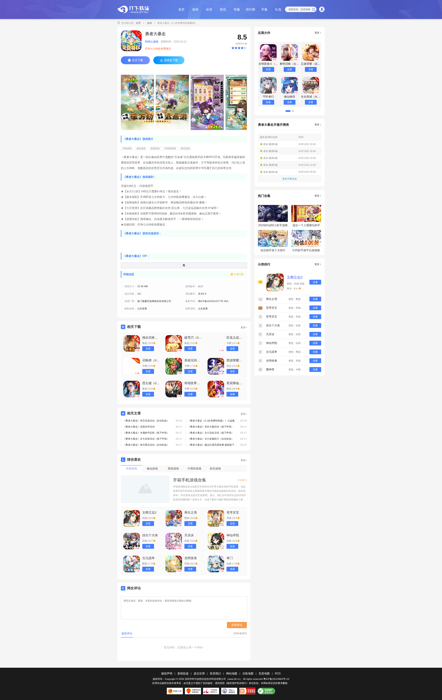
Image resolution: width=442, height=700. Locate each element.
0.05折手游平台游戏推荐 (306, 251)
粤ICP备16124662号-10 (276, 679)
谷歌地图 (247, 673)
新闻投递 (183, 673)
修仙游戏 (141, 148)
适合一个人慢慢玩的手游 (306, 226)
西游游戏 (155, 148)
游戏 (195, 9)
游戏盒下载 (171, 60)
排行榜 (250, 9)
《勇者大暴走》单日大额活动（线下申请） (211, 426)
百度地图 (264, 673)
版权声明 (166, 673)
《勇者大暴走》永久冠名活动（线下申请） (211, 432)
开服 (264, 9)
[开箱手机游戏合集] (145, 490)
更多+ (244, 327)
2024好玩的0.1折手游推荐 (273, 226)
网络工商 (175, 691)
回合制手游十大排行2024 (273, 251)
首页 (181, 9)
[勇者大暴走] (137, 102)
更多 (317, 32)
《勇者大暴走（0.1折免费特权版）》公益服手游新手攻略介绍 (213, 420)
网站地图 (231, 673)
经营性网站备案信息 (193, 691)
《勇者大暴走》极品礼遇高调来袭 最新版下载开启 (213, 444)
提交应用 (199, 673)
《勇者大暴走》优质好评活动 (139, 426)
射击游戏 (185, 148)
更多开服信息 (289, 178)
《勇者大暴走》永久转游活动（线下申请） (146, 438)
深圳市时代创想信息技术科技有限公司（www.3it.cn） (213, 679)
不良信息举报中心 (211, 691)
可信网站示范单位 (247, 691)
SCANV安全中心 (266, 691)
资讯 (223, 9)
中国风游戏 (170, 148)
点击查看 (142, 308)
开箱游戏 (127, 148)
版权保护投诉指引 (236, 683)
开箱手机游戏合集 (189, 480)
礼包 (278, 9)
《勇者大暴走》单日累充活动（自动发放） (146, 444)
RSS (278, 673)
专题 (237, 9)
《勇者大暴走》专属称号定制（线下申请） (146, 432)
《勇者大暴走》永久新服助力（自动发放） (211, 438)
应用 (209, 9)
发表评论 (236, 625)
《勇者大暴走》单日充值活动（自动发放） (146, 420)
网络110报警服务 (229, 691)
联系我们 (215, 673)
